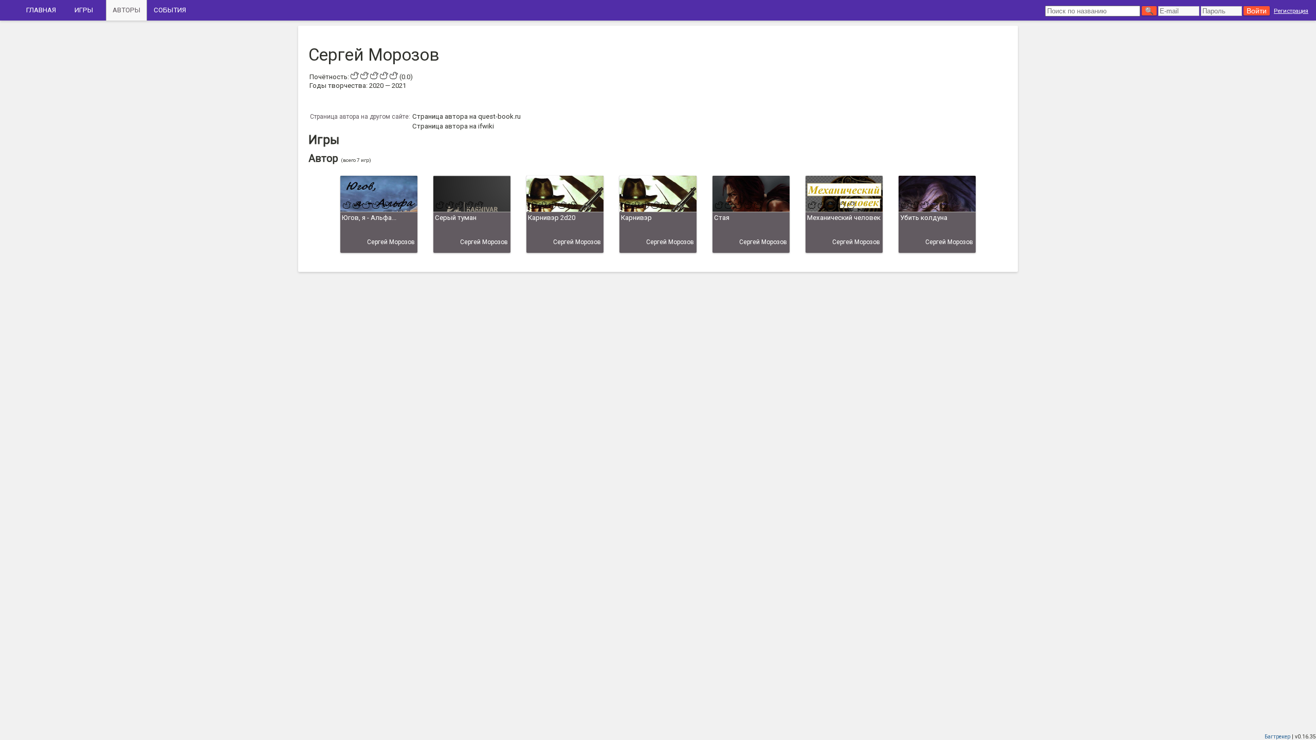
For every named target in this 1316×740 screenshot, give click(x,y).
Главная (41, 10)
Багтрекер (1277, 736)
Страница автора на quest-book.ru (466, 116)
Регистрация (1291, 10)
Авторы (126, 10)
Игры (84, 10)
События (170, 10)
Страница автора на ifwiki (453, 126)
